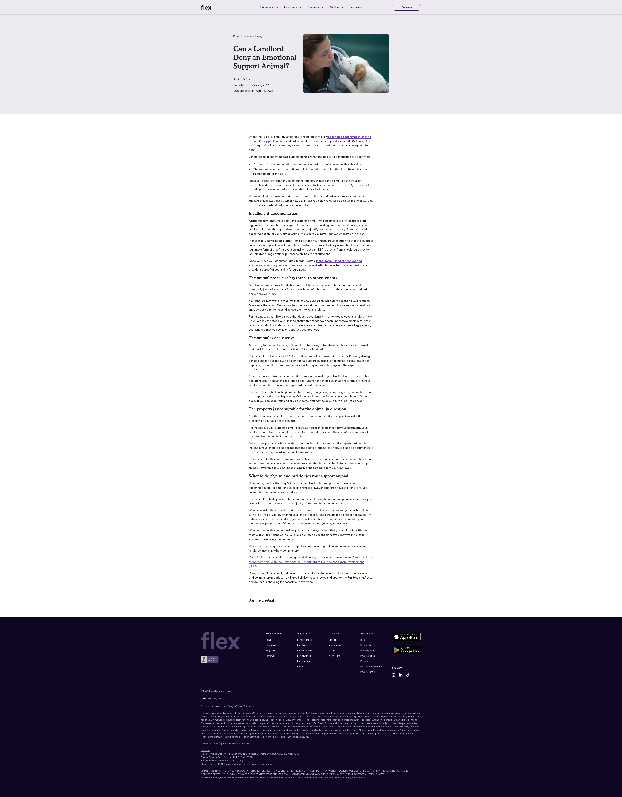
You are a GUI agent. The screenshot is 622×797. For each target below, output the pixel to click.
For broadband (304, 650)
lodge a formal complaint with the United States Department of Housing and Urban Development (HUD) (310, 562)
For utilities (303, 645)
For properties (304, 639)
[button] (268, 7)
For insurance (304, 655)
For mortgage (304, 661)
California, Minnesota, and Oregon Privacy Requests (227, 706)
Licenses (205, 750)
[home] (206, 7)
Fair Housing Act (282, 345)
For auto (301, 666)
